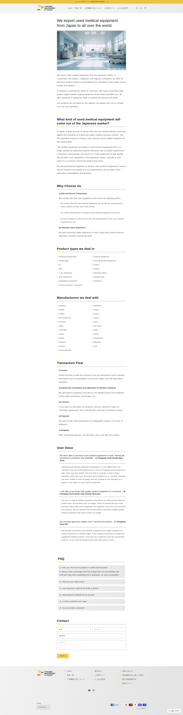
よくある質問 (99, 679)
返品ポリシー (127, 683)
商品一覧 (70, 675)
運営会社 (98, 671)
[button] (137, 8)
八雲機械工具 (143, 708)
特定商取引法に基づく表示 (132, 675)
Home (69, 671)
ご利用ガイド (99, 675)
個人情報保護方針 (129, 679)
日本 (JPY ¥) (42, 707)
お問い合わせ (127, 671)
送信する (63, 656)
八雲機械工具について (76, 679)
